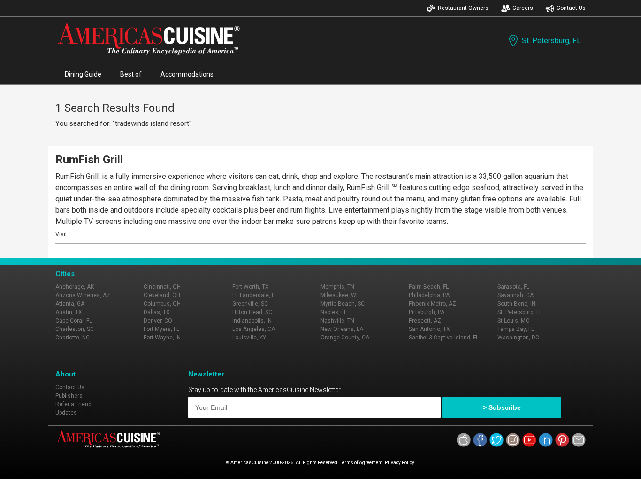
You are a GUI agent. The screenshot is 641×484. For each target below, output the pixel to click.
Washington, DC (518, 337)
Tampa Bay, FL (515, 329)
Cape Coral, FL (73, 320)
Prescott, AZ (425, 320)
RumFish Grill (89, 159)
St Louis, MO (513, 320)
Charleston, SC (74, 329)
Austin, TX (68, 312)
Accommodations (187, 74)
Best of (131, 74)
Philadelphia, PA (429, 295)
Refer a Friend (73, 404)
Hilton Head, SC (252, 312)
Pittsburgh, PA (426, 312)
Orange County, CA (344, 337)
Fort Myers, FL (161, 329)
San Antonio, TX (429, 329)
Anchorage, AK (74, 287)
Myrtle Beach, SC (342, 303)
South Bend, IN (516, 303)
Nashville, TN (337, 320)
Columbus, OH (162, 303)
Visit (61, 234)
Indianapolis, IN (252, 320)
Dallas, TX (157, 312)
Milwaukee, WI (339, 295)
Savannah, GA (515, 295)
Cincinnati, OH (162, 287)
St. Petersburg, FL (551, 40)
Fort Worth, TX (250, 287)
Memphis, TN (337, 287)
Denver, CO (158, 320)
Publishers (69, 395)
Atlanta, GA (69, 303)
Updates (66, 412)
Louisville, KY (249, 337)
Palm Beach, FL (429, 287)
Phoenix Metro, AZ (432, 303)
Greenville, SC (250, 303)
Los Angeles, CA (253, 329)
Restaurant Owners (463, 8)
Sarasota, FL (513, 287)
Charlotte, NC (72, 337)
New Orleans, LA (341, 329)
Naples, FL (333, 312)
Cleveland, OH (162, 295)
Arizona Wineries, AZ (82, 295)
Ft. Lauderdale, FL (254, 295)
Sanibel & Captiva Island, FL (444, 337)
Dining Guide (83, 74)
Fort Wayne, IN (162, 337)
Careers (522, 8)
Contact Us (571, 8)
